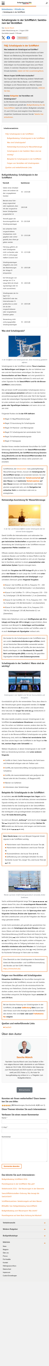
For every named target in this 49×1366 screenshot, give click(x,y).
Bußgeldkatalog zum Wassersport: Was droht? (19, 1211)
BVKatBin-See (19, 9)
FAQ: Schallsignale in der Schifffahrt (19, 134)
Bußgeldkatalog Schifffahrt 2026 (14, 1179)
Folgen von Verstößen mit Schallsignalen (23, 163)
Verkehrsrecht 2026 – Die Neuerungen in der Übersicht (23, 1188)
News (4, 1246)
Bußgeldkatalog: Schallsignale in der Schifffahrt (26, 138)
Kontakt (5, 1262)
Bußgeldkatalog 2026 (24, 3)
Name (4, 1118)
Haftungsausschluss (9, 1266)
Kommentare (22, 38)
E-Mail (5, 1127)
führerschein (21, 469)
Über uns (6, 1253)
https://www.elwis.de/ (12, 968)
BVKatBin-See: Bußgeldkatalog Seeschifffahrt (19, 1206)
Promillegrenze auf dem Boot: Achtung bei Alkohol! (22, 1215)
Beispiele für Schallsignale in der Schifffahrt (24, 159)
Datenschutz (7, 1269)
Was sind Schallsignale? (16, 142)
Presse (5, 1256)
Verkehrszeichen (33, 481)
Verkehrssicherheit (33, 478)
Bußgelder (14, 96)
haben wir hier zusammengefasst (30, 71)
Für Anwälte (7, 1259)
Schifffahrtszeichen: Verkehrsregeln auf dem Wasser (22, 1201)
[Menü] (3, 4)
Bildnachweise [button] (24, 1090)
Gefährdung (26, 1007)
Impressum (6, 1272)
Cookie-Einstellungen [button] (10, 1275)
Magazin (5, 1249)
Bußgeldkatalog (7, 9)
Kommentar (6, 1137)
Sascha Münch (9, 28)
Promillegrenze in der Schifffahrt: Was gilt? (18, 1184)
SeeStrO (8, 1027)
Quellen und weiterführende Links (18, 167)
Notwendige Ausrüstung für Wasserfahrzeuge (24, 147)
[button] (3, 37)
